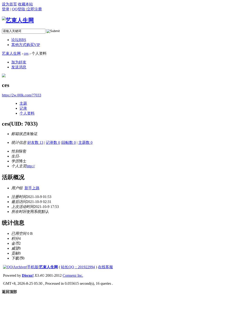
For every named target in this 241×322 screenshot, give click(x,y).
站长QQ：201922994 (78, 267)
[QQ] (7, 267)
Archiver (19, 267)
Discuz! (28, 275)
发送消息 (18, 67)
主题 (23, 103)
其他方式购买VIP (25, 45)
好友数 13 (35, 142)
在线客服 (105, 267)
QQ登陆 (19, 9)
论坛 (18, 40)
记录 (23, 108)
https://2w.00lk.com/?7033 (21, 95)
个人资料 (27, 113)
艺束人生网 (11, 53)
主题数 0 (85, 142)
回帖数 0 (69, 142)
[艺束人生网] (18, 20)
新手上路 (32, 188)
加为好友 (18, 62)
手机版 (32, 267)
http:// (30, 166)
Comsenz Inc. (73, 275)
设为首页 (9, 4)
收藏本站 (25, 4)
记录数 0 (53, 142)
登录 (5, 9)
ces (26, 53)
